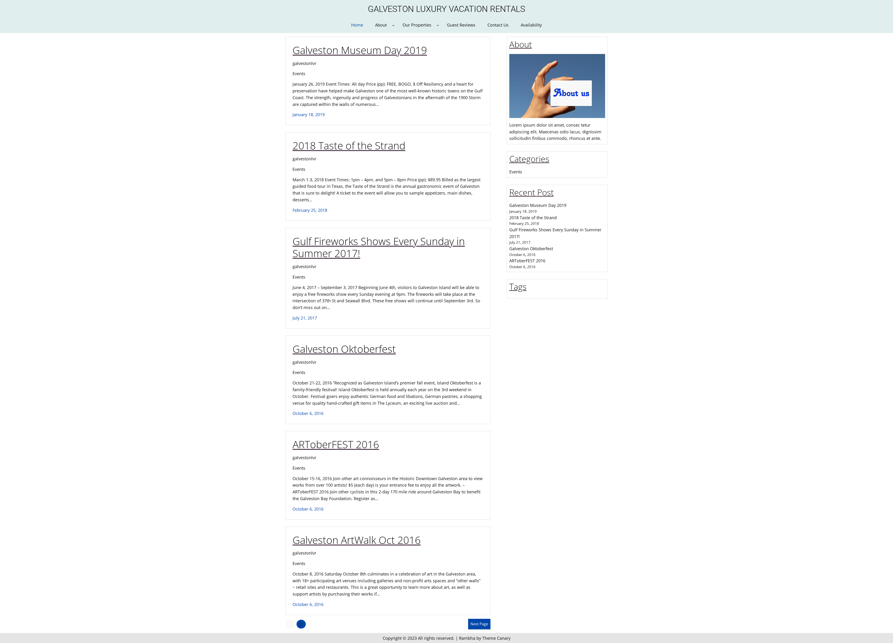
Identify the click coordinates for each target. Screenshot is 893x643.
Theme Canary (496, 638)
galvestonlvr (304, 63)
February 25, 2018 (310, 210)
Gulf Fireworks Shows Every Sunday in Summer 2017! (379, 247)
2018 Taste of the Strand (349, 145)
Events (299, 73)
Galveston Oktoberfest (344, 349)
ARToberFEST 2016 (336, 444)
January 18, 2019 (309, 114)
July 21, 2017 (305, 318)
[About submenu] (393, 25)
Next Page (479, 623)
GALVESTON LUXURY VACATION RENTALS (446, 9)
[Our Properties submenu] (438, 25)
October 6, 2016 (308, 413)
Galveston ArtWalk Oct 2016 (357, 540)
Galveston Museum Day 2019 (360, 50)
